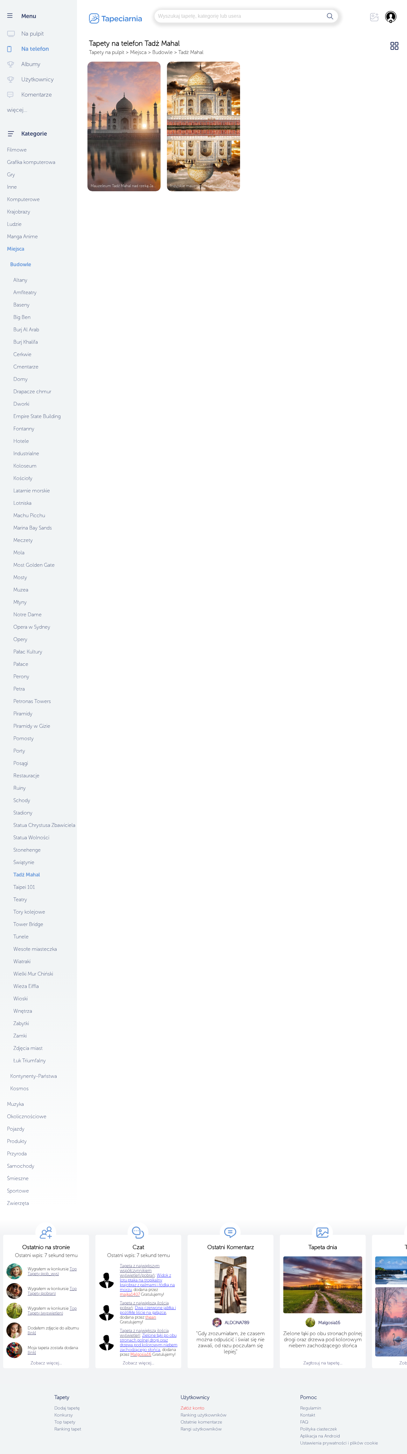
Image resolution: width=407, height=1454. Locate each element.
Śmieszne (18, 1178)
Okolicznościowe (26, 1116)
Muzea (20, 590)
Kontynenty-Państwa (33, 1076)
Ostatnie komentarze (201, 1422)
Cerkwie (22, 354)
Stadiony (22, 813)
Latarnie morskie (31, 491)
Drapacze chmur (32, 392)
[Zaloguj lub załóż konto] (391, 16)
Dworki (21, 404)
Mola (18, 553)
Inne (12, 187)
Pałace (20, 664)
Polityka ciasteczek (318, 1429)
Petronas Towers (32, 701)
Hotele (21, 441)
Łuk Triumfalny (29, 1061)
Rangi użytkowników (201, 1429)
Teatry (20, 899)
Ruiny (19, 788)
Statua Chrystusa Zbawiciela (44, 825)
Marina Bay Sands (32, 528)
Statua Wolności (31, 838)
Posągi (20, 763)
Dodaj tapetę (67, 1408)
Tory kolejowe (29, 912)
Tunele (21, 937)
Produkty (17, 1141)
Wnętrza (22, 1011)
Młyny (20, 602)
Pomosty (23, 738)
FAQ (304, 1422)
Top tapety (64, 1422)
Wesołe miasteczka (35, 949)
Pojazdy (15, 1129)
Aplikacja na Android (320, 1436)
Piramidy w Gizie (31, 726)
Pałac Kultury (27, 652)
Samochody (20, 1166)
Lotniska (22, 503)
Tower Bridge (28, 924)
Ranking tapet (67, 1429)
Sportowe (18, 1191)
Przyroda (17, 1154)
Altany (20, 280)
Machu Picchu (29, 515)
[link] (32, 1352)
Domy (20, 379)
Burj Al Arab (26, 330)
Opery (20, 639)
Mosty (20, 577)
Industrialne (26, 453)
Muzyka (15, 1104)
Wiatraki (22, 961)
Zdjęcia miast (28, 1048)
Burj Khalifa (25, 342)
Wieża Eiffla (26, 986)
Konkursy (63, 1415)
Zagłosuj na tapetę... (322, 1363)
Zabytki (21, 1023)
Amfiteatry (25, 292)
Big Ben (22, 317)
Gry (11, 175)
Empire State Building (37, 416)
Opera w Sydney (31, 627)
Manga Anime (22, 236)
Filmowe (17, 150)
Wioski (20, 999)
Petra (19, 689)
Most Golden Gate (34, 565)
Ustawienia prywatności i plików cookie (339, 1443)
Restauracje (26, 776)
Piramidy (22, 714)
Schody (21, 800)
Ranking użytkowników (203, 1415)
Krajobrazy (18, 212)
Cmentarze (25, 367)
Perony (21, 676)
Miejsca (15, 249)
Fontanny (23, 429)
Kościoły (22, 478)
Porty (19, 751)
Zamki (20, 1036)
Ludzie (14, 224)
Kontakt (307, 1415)
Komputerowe (23, 199)
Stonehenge (27, 850)
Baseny (21, 305)
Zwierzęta (18, 1203)
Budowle (20, 264)
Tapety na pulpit (106, 52)
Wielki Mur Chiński (33, 974)
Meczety (23, 540)
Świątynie (23, 862)
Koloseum (25, 466)
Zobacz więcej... (46, 1363)
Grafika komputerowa (31, 162)
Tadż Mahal (26, 875)
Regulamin (310, 1408)
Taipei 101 (24, 887)
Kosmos (19, 1088)
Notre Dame (27, 615)
